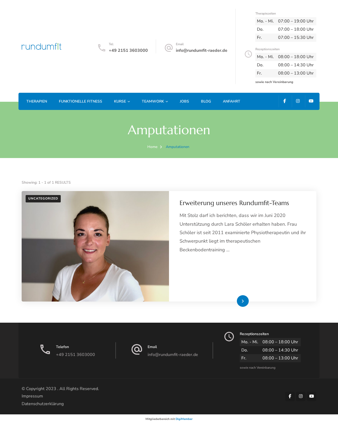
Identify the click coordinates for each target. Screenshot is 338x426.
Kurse (120, 101)
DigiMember (184, 419)
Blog (206, 101)
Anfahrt (231, 101)
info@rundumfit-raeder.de (201, 50)
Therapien (36, 101)
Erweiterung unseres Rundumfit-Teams (234, 203)
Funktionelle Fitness (80, 101)
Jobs (184, 101)
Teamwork (153, 101)
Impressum (32, 396)
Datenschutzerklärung (43, 404)
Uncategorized (43, 198)
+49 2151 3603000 (128, 50)
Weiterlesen (234, 301)
